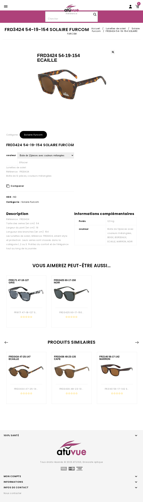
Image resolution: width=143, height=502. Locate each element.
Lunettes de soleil (116, 28)
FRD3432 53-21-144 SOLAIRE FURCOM (72, 145)
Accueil (95, 28)
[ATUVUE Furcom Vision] (71, 7)
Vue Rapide (26, 302)
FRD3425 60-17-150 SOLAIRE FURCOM (68, 145)
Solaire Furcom (33, 134)
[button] (113, 52)
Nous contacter (12, 493)
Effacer (23, 162)
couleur (11, 155)
